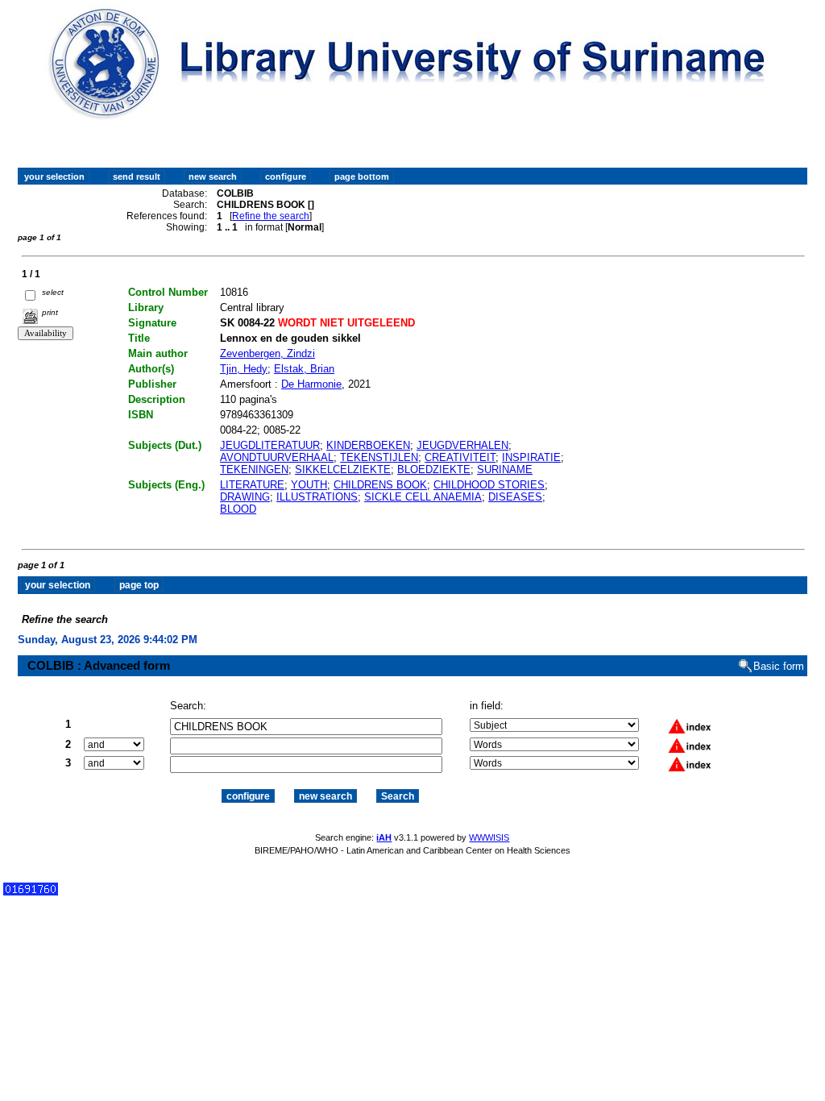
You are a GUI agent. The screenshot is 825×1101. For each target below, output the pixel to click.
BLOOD (238, 509)
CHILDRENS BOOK (380, 485)
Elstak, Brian (304, 369)
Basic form (778, 666)
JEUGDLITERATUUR (270, 445)
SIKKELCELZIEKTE (343, 469)
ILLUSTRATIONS (317, 497)
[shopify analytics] (30, 892)
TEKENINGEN (254, 469)
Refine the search (270, 216)
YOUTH (309, 485)
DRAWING (245, 497)
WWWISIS (489, 837)
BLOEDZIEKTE (434, 469)
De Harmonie (311, 384)
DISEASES (515, 497)
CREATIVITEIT (460, 457)
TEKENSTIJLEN (379, 457)
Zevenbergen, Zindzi (267, 353)
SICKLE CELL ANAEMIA (423, 497)
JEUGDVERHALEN (462, 445)
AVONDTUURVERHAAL (277, 457)
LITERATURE (252, 485)
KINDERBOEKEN (368, 445)
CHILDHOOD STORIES (489, 485)
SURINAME (505, 469)
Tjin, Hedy (243, 369)
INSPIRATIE (531, 457)
